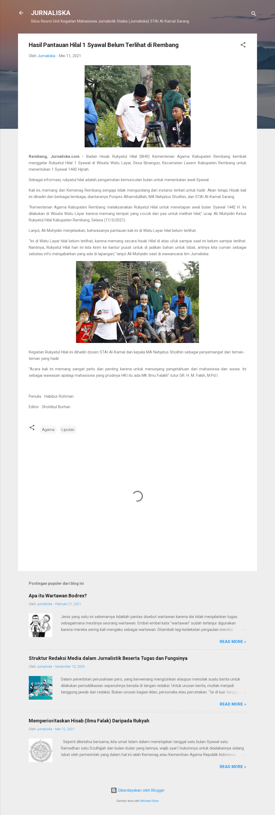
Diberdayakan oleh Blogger (141, 790)
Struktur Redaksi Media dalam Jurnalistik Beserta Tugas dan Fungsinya (108, 658)
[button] (243, 46)
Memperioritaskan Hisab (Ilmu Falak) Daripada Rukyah (89, 720)
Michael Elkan (149, 801)
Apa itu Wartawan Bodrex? (58, 595)
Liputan (67, 429)
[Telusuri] (254, 14)
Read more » (233, 641)
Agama (48, 429)
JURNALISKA (50, 13)
